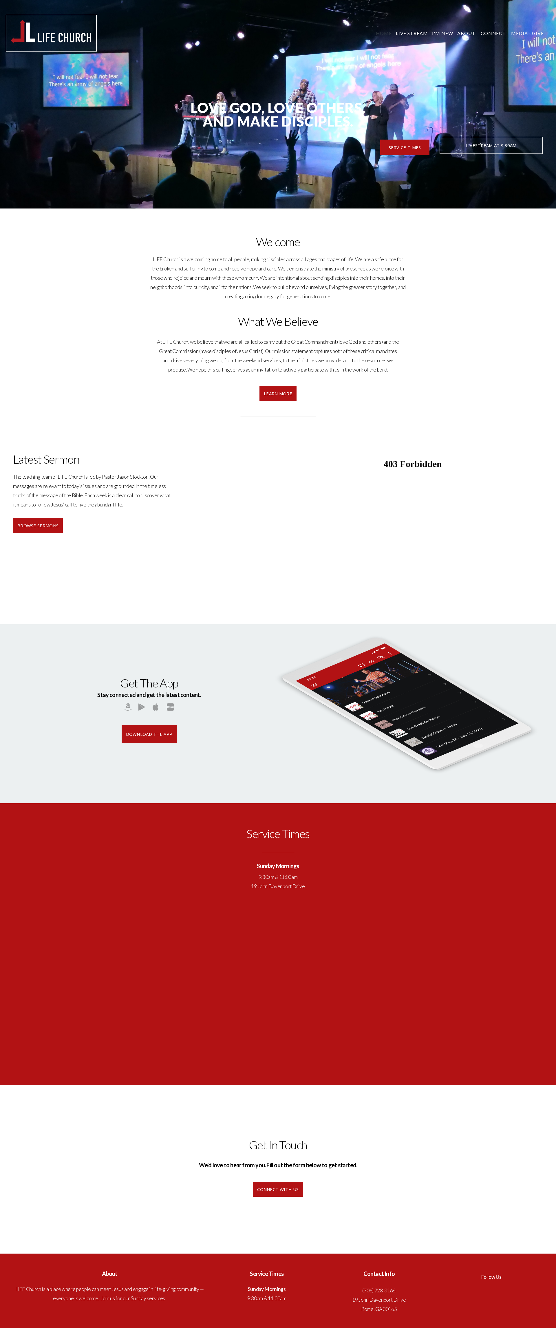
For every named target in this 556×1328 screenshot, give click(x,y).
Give (538, 33)
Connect (494, 33)
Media (519, 33)
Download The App (149, 734)
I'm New (442, 33)
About (467, 33)
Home (384, 33)
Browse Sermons (37, 525)
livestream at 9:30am (491, 145)
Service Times (405, 147)
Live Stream (412, 33)
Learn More (278, 393)
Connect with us (278, 1189)
